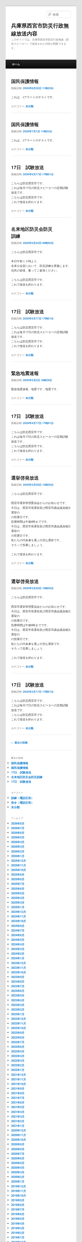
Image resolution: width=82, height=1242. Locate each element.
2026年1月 (17, 856)
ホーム (16, 64)
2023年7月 (17, 986)
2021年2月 (17, 1121)
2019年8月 (17, 1205)
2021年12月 (18, 1074)
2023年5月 (17, 995)
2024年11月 (18, 916)
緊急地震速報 (25, 373)
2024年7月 (17, 930)
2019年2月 (17, 1233)
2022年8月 (17, 1037)
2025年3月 (17, 902)
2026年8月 (17, 823)
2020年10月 (18, 1139)
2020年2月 (17, 1177)
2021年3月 (17, 1116)
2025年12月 (18, 860)
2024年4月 (17, 944)
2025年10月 (18, 870)
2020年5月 (17, 1163)
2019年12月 (18, 1186)
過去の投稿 (19, 742)
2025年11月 (18, 865)
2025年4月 (17, 898)
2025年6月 (17, 888)
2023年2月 (17, 1009)
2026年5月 (17, 837)
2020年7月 (17, 1154)
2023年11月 (18, 967)
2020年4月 (17, 1167)
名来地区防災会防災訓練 (26, 777)
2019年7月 (17, 1209)
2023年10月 (18, 972)
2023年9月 (17, 977)
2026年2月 (17, 851)
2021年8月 (17, 1093)
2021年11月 (18, 1079)
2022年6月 (17, 1047)
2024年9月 (17, 926)
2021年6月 (17, 1102)
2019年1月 (17, 1237)
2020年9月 (17, 1144)
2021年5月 (17, 1107)
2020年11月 (18, 1135)
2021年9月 (17, 1088)
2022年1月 (17, 1070)
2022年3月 (17, 1060)
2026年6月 (17, 832)
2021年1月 (17, 1126)
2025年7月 (17, 884)
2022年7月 (17, 1042)
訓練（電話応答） (22, 798)
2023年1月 (17, 1014)
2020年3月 (17, 1172)
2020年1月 (17, 1181)
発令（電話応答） (22, 802)
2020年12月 (18, 1130)
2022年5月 (17, 1051)
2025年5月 (17, 893)
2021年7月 (17, 1098)
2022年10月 (18, 1028)
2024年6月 (17, 935)
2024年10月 (18, 921)
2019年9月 (17, 1200)
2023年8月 (17, 981)
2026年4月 (17, 842)
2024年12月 (18, 912)
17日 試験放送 (27, 167)
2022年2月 (17, 1065)
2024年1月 (17, 958)
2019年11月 (18, 1191)
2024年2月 (17, 953)
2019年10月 (18, 1195)
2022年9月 (17, 1032)
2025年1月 (17, 907)
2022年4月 (17, 1056)
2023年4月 (17, 1000)
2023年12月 (18, 963)
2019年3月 (17, 1228)
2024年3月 (17, 949)
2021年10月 (18, 1084)
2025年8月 (17, 879)
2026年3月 (17, 846)
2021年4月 (17, 1112)
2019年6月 (17, 1214)
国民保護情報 (25, 81)
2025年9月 (17, 874)
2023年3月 (17, 1005)
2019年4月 (17, 1223)
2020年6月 (17, 1158)
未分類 (29, 106)
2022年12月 (18, 1019)
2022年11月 (18, 1023)
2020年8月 (17, 1149)
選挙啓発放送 (25, 477)
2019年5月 (17, 1218)
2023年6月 (17, 991)
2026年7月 (17, 828)
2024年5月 (17, 939)
